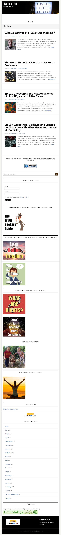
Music (6, 460)
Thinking (7, 498)
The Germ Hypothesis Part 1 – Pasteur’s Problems (30, 64)
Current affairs (8, 441)
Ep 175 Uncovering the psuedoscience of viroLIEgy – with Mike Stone (29, 95)
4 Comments (22, 133)
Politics (7, 471)
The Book (7, 490)
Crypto (7, 437)
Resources (8, 479)
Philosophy (8, 464)
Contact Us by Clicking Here (10, 409)
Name (6, 186)
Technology (8, 487)
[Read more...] (51, 79)
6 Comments (22, 99)
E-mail (7, 191)
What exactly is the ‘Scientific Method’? (30, 32)
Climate (7, 434)
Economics (8, 445)
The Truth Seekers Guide (11, 494)
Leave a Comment (23, 36)
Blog (6, 430)
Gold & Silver (8, 453)
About (6, 426)
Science (7, 483)
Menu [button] (31, 21)
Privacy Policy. (24, 197)
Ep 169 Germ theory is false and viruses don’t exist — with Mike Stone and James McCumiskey (30, 127)
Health (7, 456)
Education (7, 449)
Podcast (7, 468)
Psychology (8, 475)
